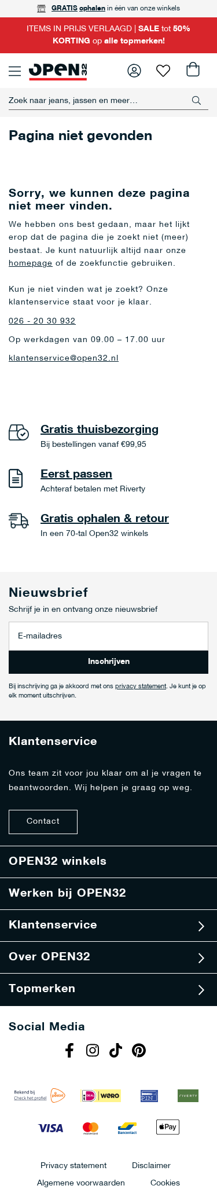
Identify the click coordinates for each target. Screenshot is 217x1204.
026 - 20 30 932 (42, 321)
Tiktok (117, 1051)
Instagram (94, 1051)
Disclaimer (151, 1165)
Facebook (71, 1051)
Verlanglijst (163, 70)
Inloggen (134, 70)
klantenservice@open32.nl (64, 358)
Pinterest (140, 1051)
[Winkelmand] (192, 70)
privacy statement (140, 687)
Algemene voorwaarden (81, 1183)
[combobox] (108, 100)
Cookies (165, 1183)
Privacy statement (73, 1165)
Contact (43, 821)
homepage (31, 263)
